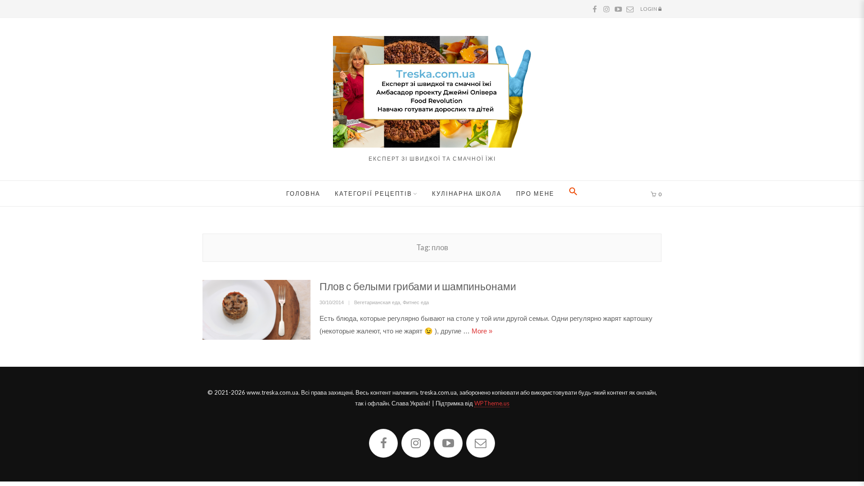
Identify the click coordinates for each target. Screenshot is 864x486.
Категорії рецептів (373, 193)
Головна (303, 193)
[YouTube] (448, 443)
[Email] (480, 443)
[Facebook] (383, 443)
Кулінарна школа (467, 193)
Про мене (535, 193)
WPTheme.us (491, 403)
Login (649, 9)
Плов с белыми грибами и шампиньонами (418, 286)
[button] (573, 193)
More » (482, 331)
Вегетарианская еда (377, 302)
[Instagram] (415, 443)
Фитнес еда (416, 302)
